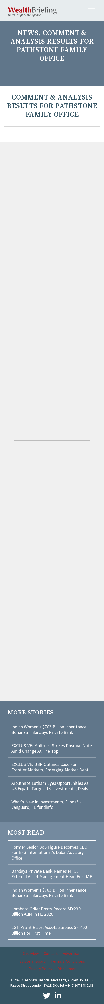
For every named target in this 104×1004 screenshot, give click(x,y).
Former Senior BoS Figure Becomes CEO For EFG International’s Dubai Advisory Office (49, 852)
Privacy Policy (40, 968)
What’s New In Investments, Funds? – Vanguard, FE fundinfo (46, 804)
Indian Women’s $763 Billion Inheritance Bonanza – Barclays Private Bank (48, 729)
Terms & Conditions (68, 961)
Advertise (71, 953)
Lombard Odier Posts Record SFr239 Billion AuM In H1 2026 (46, 911)
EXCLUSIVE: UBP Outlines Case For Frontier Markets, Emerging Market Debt (49, 767)
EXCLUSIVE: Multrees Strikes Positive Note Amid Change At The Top (51, 748)
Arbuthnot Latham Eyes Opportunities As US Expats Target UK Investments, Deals (50, 786)
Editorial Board (32, 961)
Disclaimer (66, 968)
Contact (51, 953)
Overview (31, 953)
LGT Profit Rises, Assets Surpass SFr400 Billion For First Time (49, 930)
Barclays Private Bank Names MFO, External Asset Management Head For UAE (51, 873)
